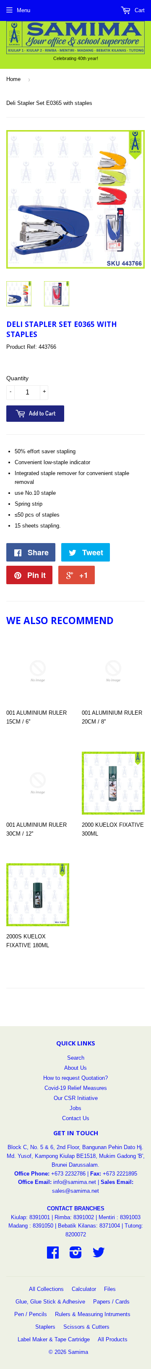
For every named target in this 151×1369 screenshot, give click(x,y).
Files (110, 1289)
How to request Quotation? (75, 1078)
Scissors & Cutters (86, 1327)
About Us (75, 1068)
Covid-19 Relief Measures (75, 1088)
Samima (78, 1352)
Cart (139, 10)
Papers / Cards (111, 1301)
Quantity (17, 378)
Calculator (84, 1289)
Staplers (45, 1327)
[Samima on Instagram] (75, 1255)
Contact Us (75, 1118)
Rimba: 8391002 (74, 1217)
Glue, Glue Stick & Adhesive (50, 1301)
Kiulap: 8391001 (31, 1217)
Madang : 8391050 (30, 1226)
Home (13, 79)
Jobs (75, 1108)
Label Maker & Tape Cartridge (54, 1339)
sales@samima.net (75, 1191)
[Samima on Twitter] (98, 1255)
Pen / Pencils (30, 1314)
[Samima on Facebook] (53, 1255)
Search (75, 1058)
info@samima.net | (77, 1182)
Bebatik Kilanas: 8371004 (90, 1226)
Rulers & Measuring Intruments (92, 1314)
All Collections (46, 1289)
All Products (113, 1339)
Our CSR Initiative (76, 1098)
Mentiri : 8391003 (120, 1217)
